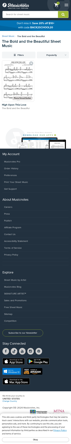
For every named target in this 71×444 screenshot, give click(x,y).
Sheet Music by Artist (15, 280)
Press (7, 214)
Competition (10, 321)
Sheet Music (8, 36)
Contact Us (10, 234)
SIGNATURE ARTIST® (15, 294)
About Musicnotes (15, 199)
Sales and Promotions (15, 300)
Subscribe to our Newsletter (22, 333)
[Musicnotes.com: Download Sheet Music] (15, 6)
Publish (8, 221)
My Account (10, 154)
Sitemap (8, 314)
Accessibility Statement (16, 241)
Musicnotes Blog (12, 287)
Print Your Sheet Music (16, 182)
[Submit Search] (63, 14)
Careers (8, 207)
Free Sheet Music (13, 307)
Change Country (9, 401)
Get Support (10, 189)
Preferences (10, 175)
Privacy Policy (11, 255)
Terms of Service (13, 248)
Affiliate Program (12, 227)
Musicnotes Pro (12, 162)
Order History (11, 168)
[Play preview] (31, 63)
